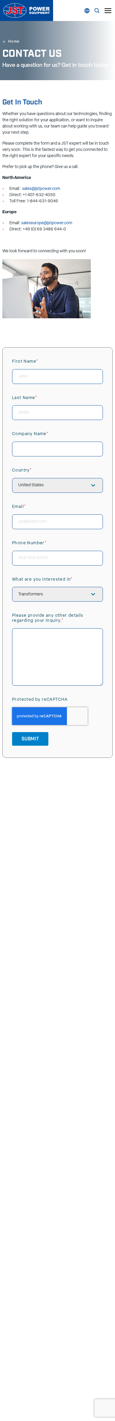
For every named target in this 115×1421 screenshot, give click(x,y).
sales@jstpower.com (41, 189)
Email (30, 509)
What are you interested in (53, 582)
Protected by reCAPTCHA (40, 699)
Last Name (36, 401)
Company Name (41, 437)
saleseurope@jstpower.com (46, 223)
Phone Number (40, 546)
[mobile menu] (108, 10)
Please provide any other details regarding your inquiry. (49, 620)
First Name (36, 364)
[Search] (88, 10)
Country (33, 473)
